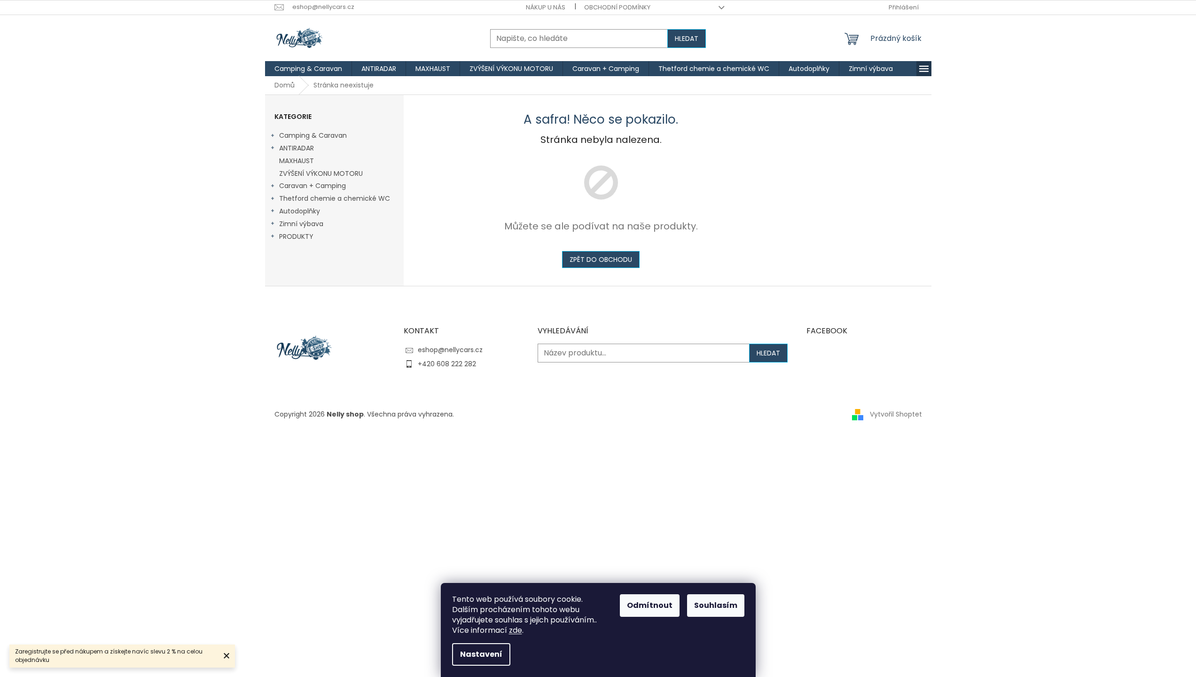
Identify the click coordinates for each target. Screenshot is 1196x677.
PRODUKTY (296, 236)
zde (515, 630)
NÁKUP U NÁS (545, 7)
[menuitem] (308, 68)
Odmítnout (649, 605)
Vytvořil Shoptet (896, 414)
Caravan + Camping (312, 185)
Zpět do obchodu (601, 259)
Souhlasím (715, 605)
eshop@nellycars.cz (450, 349)
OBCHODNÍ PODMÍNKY (617, 7)
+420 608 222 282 (447, 364)
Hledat (686, 38)
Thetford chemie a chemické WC (334, 198)
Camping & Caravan (313, 135)
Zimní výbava (301, 223)
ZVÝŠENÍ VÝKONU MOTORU (321, 173)
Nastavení (481, 654)
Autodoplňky (299, 211)
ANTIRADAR (296, 148)
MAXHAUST (296, 160)
